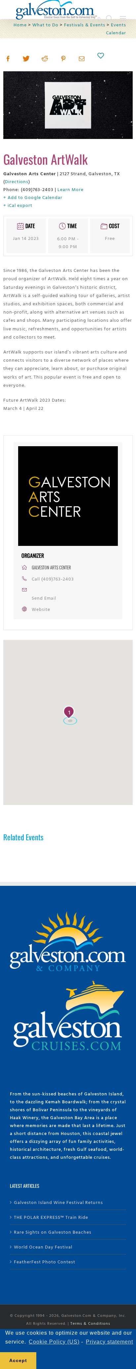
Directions (16, 181)
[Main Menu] (123, 18)
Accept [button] (18, 1360)
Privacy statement (109, 1342)
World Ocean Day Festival (43, 1246)
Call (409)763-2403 (53, 578)
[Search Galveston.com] (109, 18)
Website (41, 609)
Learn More (70, 189)
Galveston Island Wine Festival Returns (58, 1202)
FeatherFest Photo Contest (44, 1261)
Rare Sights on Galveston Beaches (52, 1231)
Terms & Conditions (90, 1323)
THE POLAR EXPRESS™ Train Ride (51, 1217)
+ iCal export (17, 205)
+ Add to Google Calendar (32, 197)
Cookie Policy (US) (54, 1342)
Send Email (44, 597)
